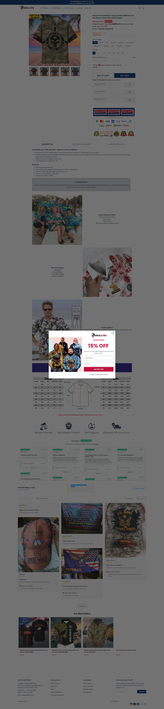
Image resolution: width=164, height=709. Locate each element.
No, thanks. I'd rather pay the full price (98, 374)
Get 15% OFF (99, 369)
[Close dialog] (113, 332)
